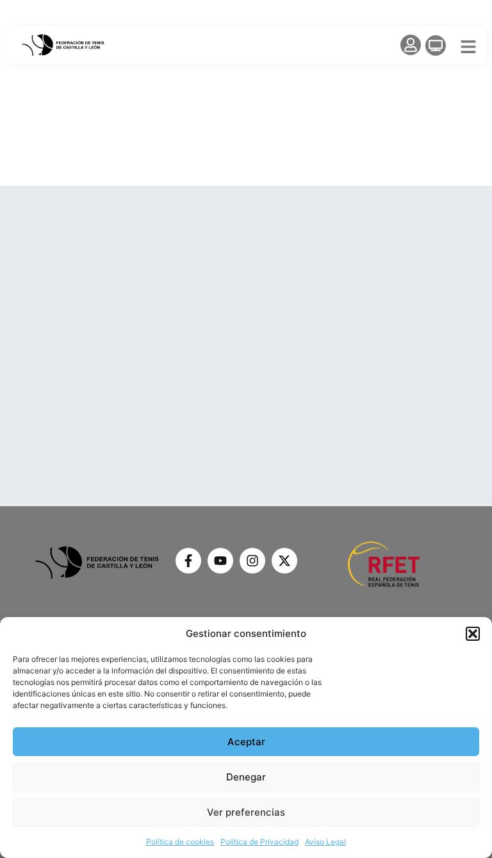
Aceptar (246, 742)
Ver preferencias (246, 812)
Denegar (246, 777)
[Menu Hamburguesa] (468, 46)
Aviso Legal (325, 841)
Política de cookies (180, 841)
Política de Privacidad (259, 841)
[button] (472, 633)
